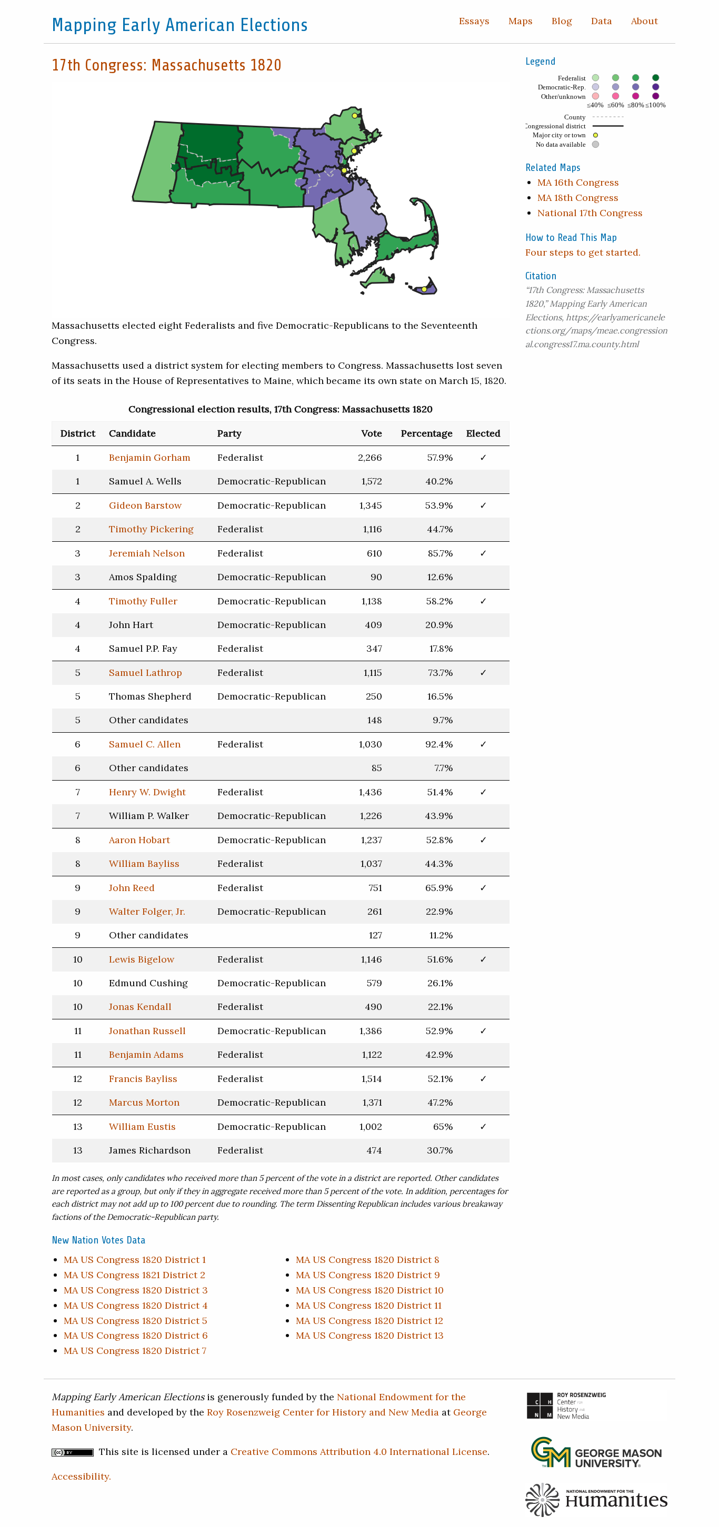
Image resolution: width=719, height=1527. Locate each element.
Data (601, 21)
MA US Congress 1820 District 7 (135, 1350)
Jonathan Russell (147, 1031)
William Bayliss (144, 863)
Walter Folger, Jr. (147, 911)
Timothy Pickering (151, 529)
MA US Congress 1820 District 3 (136, 1290)
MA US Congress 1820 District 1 (135, 1259)
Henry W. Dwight (147, 792)
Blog (562, 21)
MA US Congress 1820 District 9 (368, 1275)
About (644, 21)
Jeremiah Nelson (147, 553)
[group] (281, 200)
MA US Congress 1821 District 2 (134, 1275)
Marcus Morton (144, 1102)
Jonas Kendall (140, 1006)
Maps (520, 21)
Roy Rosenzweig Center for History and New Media (323, 1412)
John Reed (132, 888)
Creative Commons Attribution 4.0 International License (359, 1451)
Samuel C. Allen (145, 744)
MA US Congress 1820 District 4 (136, 1305)
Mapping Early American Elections (180, 25)
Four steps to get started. (583, 252)
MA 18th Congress (577, 197)
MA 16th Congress (578, 182)
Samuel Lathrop (145, 672)
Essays (474, 21)
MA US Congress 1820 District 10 (370, 1290)
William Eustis (142, 1126)
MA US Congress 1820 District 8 (368, 1259)
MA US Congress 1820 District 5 (135, 1320)
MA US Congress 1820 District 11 (369, 1305)
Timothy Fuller (143, 601)
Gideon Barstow (145, 505)
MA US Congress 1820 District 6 (136, 1335)
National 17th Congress (590, 213)
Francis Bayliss (143, 1079)
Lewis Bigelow (141, 959)
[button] (158, 162)
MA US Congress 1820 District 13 (370, 1335)
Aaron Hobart (139, 840)
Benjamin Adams (146, 1054)
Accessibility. (81, 1476)
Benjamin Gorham (150, 457)
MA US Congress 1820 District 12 (369, 1320)
